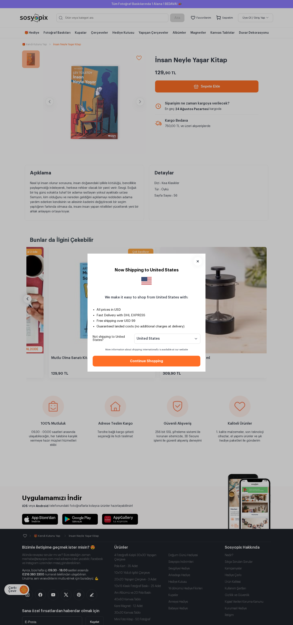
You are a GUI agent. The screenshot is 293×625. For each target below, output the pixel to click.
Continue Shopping (146, 361)
